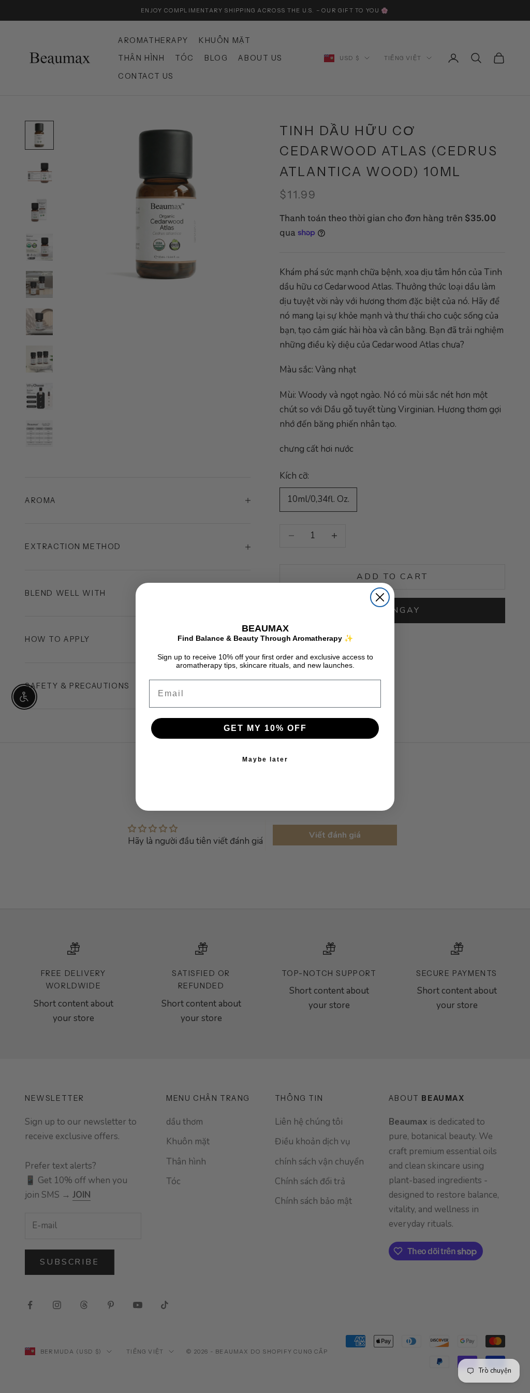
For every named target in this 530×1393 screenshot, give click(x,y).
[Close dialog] (380, 597)
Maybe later (265, 759)
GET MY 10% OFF (265, 728)
